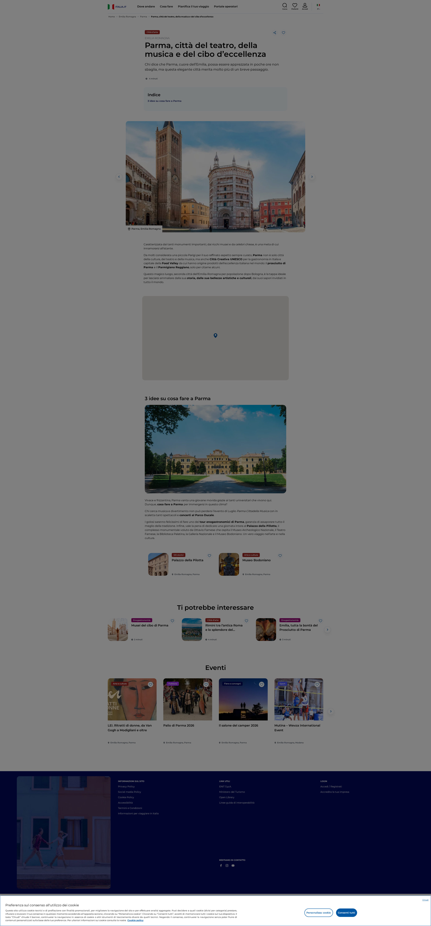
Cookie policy (135, 920)
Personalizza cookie (318, 912)
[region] (215, 911)
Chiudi (425, 900)
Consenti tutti (346, 912)
